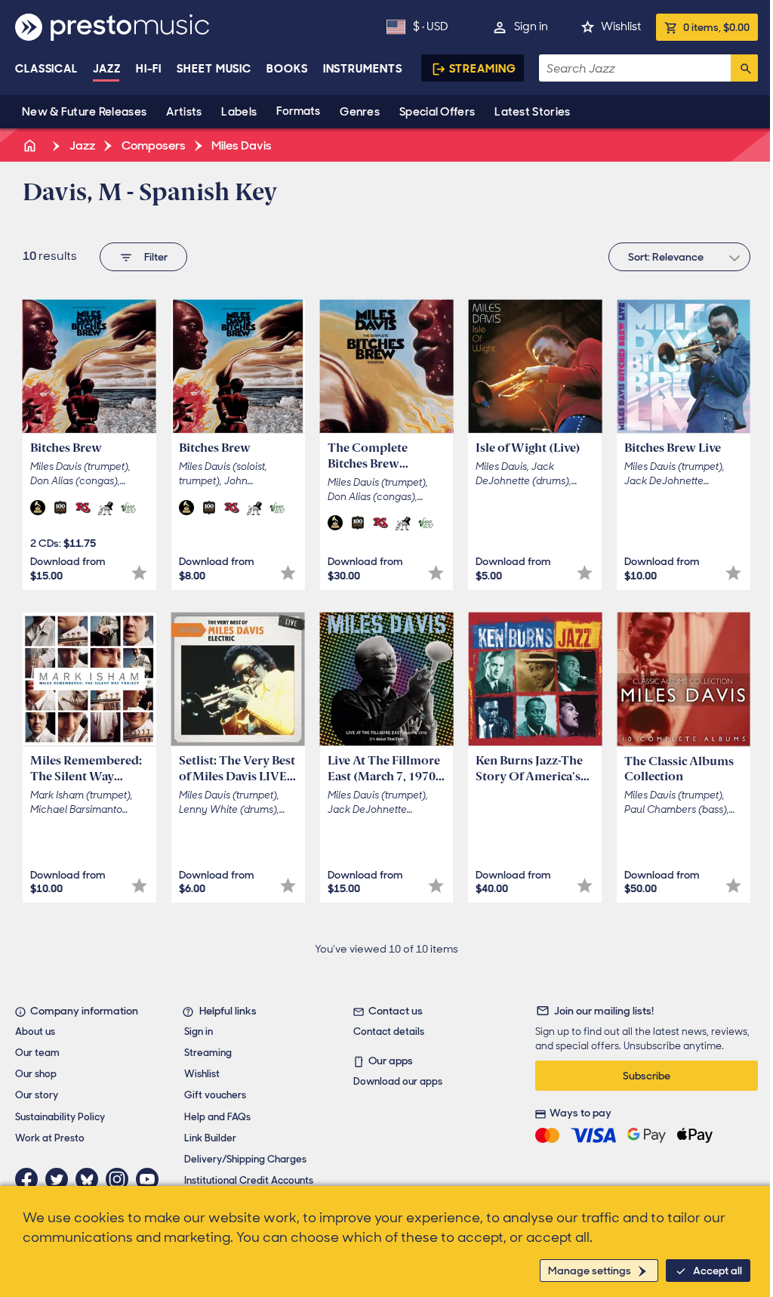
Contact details (388, 1031)
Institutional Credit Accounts (248, 1180)
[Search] (744, 68)
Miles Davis (240, 145)
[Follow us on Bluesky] (90, 1179)
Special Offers (437, 111)
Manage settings (589, 1270)
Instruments (362, 68)
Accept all (717, 1270)
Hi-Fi (149, 68)
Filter (156, 257)
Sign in (531, 26)
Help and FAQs (217, 1116)
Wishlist (621, 26)
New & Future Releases (84, 111)
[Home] (31, 145)
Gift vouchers (215, 1095)
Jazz (107, 68)
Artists (184, 111)
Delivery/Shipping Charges (245, 1159)
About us (35, 1031)
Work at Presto (50, 1138)
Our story (36, 1095)
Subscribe (646, 1075)
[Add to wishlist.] (139, 573)
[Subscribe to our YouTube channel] (151, 1179)
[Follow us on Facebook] (30, 1179)
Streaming (482, 68)
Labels (239, 111)
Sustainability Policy (60, 1116)
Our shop (36, 1073)
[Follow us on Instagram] (121, 1179)
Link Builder (210, 1138)
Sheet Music (214, 68)
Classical (46, 68)
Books (287, 68)
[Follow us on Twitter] (60, 1179)
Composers (152, 145)
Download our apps (397, 1081)
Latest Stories (532, 111)
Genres (360, 111)
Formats (298, 111)
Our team (37, 1052)
